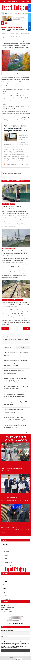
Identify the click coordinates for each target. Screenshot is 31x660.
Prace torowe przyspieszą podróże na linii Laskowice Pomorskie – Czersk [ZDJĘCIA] (15, 303)
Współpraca (6, 551)
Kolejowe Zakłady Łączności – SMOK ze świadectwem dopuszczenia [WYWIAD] (14, 252)
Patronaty (5, 548)
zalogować (11, 339)
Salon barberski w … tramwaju (11, 206)
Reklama (5, 558)
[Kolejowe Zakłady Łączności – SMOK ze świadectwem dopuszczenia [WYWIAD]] (16, 238)
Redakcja (5, 544)
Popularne (8, 347)
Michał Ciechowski (15, 33)
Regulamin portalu (7, 562)
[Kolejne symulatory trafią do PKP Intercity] (15, 484)
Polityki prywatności (8, 565)
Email (2, 636)
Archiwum (5, 555)
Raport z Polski (11, 27)
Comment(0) (25, 33)
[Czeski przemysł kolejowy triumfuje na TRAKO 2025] (15, 452)
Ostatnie (22, 347)
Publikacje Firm (5, 248)
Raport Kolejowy (11, 255)
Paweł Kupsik (13, 208)
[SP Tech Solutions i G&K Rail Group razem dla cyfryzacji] (15, 513)
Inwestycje (4, 27)
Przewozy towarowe (8, 585)
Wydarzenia (19, 27)
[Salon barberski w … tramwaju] (16, 193)
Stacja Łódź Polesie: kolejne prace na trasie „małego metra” (27, 328)
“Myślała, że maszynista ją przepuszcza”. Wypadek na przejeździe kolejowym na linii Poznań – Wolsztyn (16, 363)
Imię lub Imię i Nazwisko (7, 630)
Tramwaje (12, 203)
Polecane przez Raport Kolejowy (15, 438)
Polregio (5, 595)
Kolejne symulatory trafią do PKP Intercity (14, 500)
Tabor (4, 588)
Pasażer (5, 581)
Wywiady (13, 248)
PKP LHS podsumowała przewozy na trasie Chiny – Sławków (6, 328)
